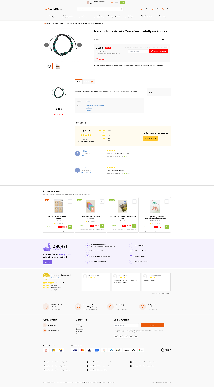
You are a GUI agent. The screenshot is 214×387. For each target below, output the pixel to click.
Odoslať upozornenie (160, 51)
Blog (77, 334)
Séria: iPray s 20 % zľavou (91, 216)
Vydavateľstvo (79, 329)
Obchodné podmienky (49, 382)
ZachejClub (79, 326)
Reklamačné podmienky (63, 382)
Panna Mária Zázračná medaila (95, 105)
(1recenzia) (60, 223)
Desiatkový (89, 110)
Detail (122, 2)
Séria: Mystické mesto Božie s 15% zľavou (58, 217)
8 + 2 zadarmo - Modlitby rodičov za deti (123, 217)
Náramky (69, 23)
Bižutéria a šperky (58, 23)
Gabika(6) (85, 151)
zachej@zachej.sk (53, 330)
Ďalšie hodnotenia (56, 277)
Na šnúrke (89, 108)
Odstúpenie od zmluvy (93, 382)
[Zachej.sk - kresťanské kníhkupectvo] (53, 9)
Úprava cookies (112, 382)
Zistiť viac (47, 262)
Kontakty (78, 324)
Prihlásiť (152, 325)
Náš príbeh (79, 331)
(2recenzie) (167, 40)
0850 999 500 (52, 325)
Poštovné (103, 382)
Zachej (48, 23)
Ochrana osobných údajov (78, 382)
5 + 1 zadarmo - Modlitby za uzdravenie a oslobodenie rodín (155, 217)
